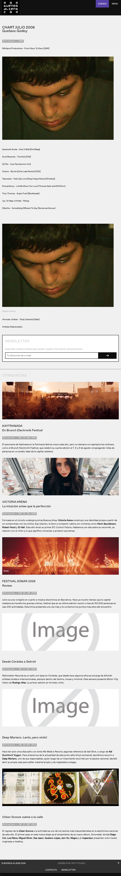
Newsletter (68, 870)
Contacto (51, 870)
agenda (102, 3)
